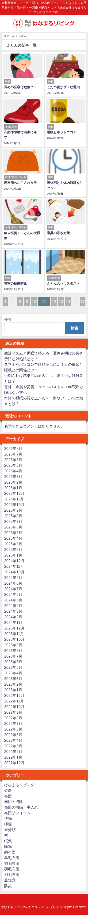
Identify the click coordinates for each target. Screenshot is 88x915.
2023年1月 (13, 690)
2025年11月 (14, 499)
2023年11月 (14, 634)
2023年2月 (13, 684)
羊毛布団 (11, 858)
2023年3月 (13, 678)
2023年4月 (13, 673)
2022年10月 (14, 707)
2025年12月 (14, 493)
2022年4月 (13, 740)
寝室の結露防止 (15, 283)
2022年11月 (14, 701)
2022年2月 (13, 751)
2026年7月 (13, 454)
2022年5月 (13, 735)
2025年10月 (14, 504)
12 (54, 302)
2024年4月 (13, 606)
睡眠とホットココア (62, 132)
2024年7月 (13, 589)
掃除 (8, 824)
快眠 (8, 818)
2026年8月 (13, 448)
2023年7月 (13, 656)
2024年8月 (13, 583)
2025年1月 (13, 555)
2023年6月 (13, 662)
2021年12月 (14, 763)
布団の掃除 (13, 801)
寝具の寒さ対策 (58, 233)
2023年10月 (14, 639)
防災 (8, 886)
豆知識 (9, 880)
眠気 (8, 841)
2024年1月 (13, 622)
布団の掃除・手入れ (21, 807)
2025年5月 (13, 533)
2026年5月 (13, 465)
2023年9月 (13, 645)
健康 (8, 790)
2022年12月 (14, 695)
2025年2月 (13, 549)
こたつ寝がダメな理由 (63, 87)
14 (68, 302)
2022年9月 (13, 712)
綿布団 (9, 852)
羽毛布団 (11, 863)
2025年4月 (13, 538)
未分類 (9, 830)
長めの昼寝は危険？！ (20, 87)
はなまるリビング (19, 785)
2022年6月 (13, 729)
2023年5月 (13, 667)
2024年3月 (13, 611)
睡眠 (8, 846)
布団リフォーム (17, 813)
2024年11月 (14, 566)
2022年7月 (13, 723)
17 (82, 302)
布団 (8, 796)
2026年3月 (13, 476)
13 (61, 302)
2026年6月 (13, 460)
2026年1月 (13, 488)
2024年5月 (13, 600)
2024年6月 (13, 594)
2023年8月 (13, 650)
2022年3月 (13, 746)
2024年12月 (14, 561)
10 (34, 302)
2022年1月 (13, 757)
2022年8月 (13, 718)
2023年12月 (14, 628)
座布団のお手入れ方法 (20, 182)
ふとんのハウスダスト (63, 283)
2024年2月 (13, 617)
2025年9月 (13, 510)
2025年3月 (13, 544)
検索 (8, 319)
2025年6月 (13, 527)
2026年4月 (13, 471)
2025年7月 (13, 521)
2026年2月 (13, 482)
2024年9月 (13, 577)
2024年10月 (14, 572)
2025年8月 (13, 516)
